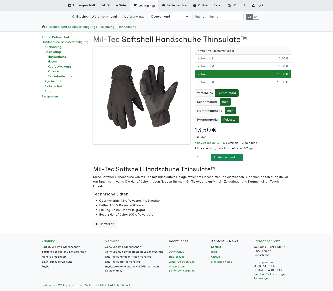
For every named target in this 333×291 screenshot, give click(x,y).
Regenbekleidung (60, 76)
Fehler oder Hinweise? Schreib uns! (107, 285)
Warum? (238, 5)
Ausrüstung (53, 47)
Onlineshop (146, 6)
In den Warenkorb (227, 157)
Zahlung (49, 241)
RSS (229, 261)
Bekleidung (106, 27)
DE (249, 16)
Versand (112, 241)
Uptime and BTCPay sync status (62, 285)
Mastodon (217, 261)
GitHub (215, 256)
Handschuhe (126, 27)
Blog (214, 251)
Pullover (53, 71)
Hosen (52, 61)
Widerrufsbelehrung (182, 261)
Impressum (176, 256)
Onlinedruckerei (209, 5)
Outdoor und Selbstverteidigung (72, 27)
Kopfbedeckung (59, 66)
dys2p (260, 5)
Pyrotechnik (53, 81)
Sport (49, 91)
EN (256, 16)
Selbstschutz (54, 86)
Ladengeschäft (83, 5)
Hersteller (107, 224)
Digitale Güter (116, 5)
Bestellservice (176, 5)
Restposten (50, 96)
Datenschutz (176, 251)
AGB (171, 247)
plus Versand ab (210, 143)
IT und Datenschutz (56, 37)
